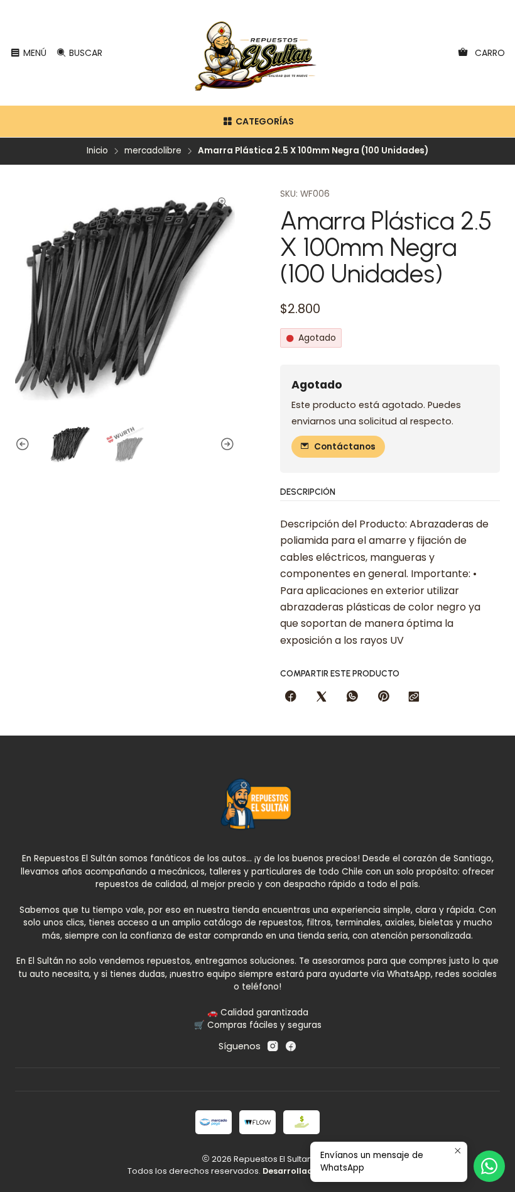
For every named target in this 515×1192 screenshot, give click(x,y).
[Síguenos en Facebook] (291, 1046)
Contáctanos (345, 447)
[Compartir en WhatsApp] (352, 697)
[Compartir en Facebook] (290, 697)
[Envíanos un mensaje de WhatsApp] (489, 1166)
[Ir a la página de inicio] (258, 53)
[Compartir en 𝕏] (321, 697)
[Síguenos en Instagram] (272, 1046)
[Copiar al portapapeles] (414, 697)
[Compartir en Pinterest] (383, 697)
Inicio (97, 150)
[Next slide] (225, 445)
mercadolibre (153, 150)
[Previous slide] (24, 445)
